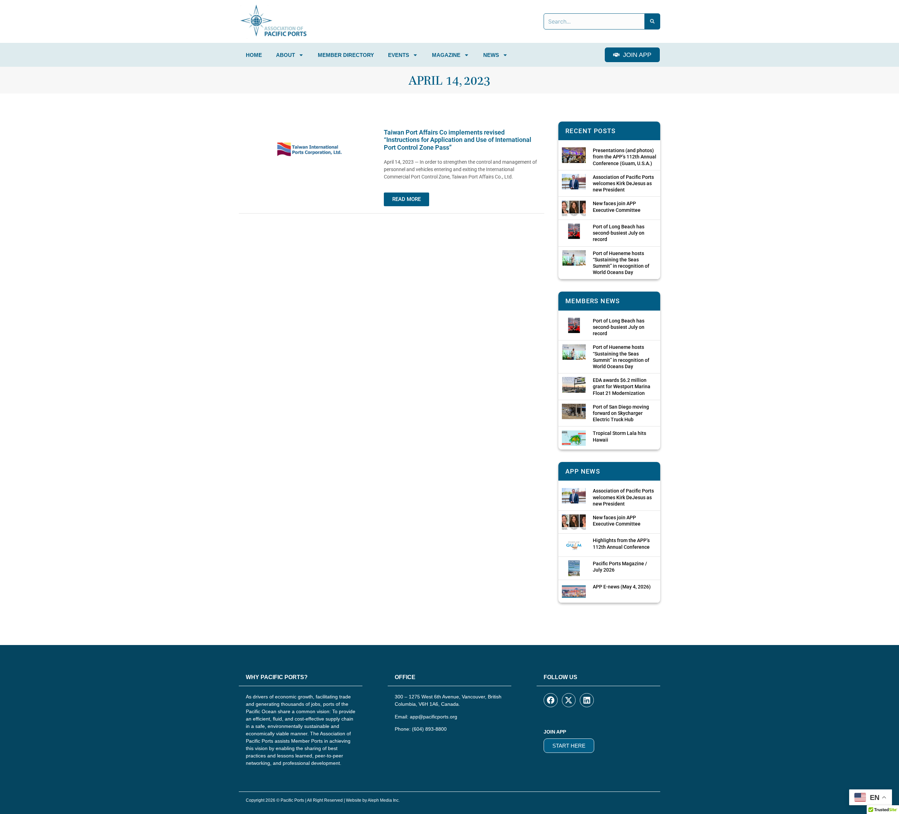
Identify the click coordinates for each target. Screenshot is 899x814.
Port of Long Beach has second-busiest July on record (618, 233)
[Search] (652, 21)
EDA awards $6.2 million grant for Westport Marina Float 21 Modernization (621, 386)
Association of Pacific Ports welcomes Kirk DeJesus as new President (623, 183)
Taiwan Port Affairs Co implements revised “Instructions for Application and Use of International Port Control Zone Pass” (457, 140)
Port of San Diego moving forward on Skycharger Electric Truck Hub (621, 413)
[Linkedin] (587, 700)
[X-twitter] (569, 700)
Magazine (446, 55)
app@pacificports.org (433, 716)
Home (254, 55)
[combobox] (594, 21)
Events (398, 55)
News (491, 55)
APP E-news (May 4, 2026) (622, 587)
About (285, 55)
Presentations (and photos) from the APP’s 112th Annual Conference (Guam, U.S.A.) (624, 157)
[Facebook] (551, 700)
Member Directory (346, 55)
